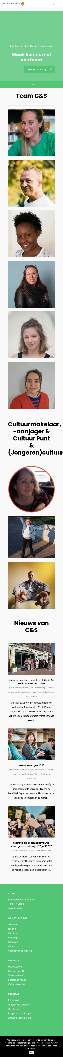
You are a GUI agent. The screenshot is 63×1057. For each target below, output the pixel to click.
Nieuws (33, 692)
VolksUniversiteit (31, 696)
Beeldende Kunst (15, 688)
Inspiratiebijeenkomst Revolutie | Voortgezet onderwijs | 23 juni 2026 (31, 844)
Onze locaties (15, 908)
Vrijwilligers (14, 937)
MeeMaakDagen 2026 (31, 765)
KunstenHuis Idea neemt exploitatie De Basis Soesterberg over (31, 681)
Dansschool (50, 688)
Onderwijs (13, 942)
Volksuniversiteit (16, 984)
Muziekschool (25, 692)
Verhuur (12, 946)
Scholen (49, 850)
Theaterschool (50, 692)
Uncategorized (31, 778)
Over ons (12, 924)
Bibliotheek (25, 688)
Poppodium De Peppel (20, 1013)
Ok (31, 1052)
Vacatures (13, 933)
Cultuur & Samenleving (37, 688)
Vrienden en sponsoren (20, 950)
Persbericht (41, 692)
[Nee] (59, 1046)
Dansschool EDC (16, 971)
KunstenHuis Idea (14, 692)
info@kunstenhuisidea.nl (22, 899)
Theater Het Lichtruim (19, 1004)
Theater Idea (14, 1009)
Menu (33, 84)
